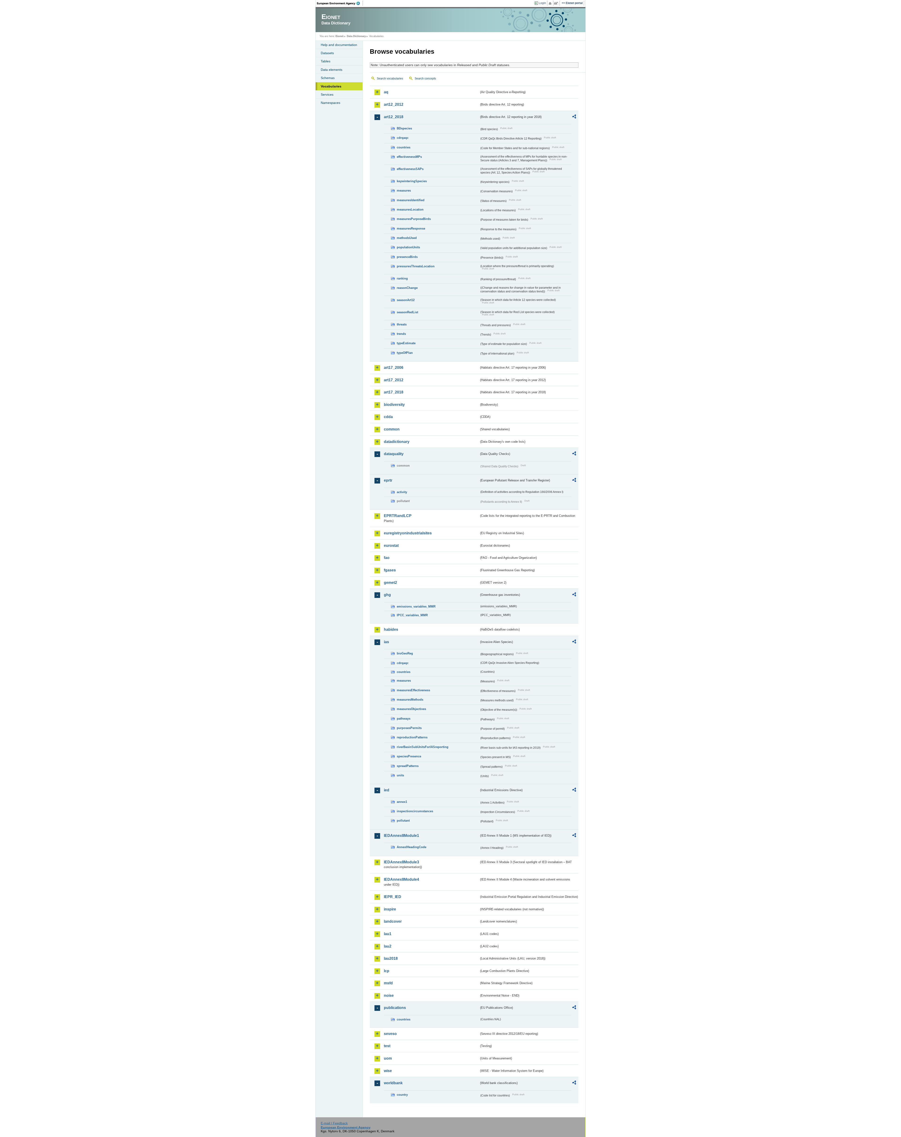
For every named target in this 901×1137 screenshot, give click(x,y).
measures (404, 190)
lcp (386, 971)
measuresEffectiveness (413, 690)
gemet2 (390, 583)
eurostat (391, 546)
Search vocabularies (390, 78)
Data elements (331, 70)
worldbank (393, 1083)
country (402, 1094)
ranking (402, 278)
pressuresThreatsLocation (416, 266)
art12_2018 (393, 117)
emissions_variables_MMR (416, 606)
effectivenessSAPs (410, 169)
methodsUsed (407, 238)
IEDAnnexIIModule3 (401, 862)
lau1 (387, 934)
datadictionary (396, 442)
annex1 (402, 802)
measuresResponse (411, 228)
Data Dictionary (356, 36)
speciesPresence (409, 756)
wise (388, 1071)
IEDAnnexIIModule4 (401, 879)
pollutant (403, 820)
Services (327, 94)
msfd (388, 983)
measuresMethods (410, 699)
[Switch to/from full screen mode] (557, 3)
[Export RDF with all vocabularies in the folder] (574, 117)
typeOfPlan (405, 353)
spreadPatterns (408, 766)
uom (388, 1058)
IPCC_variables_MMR (412, 615)
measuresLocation (410, 209)
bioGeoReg (405, 653)
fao (386, 558)
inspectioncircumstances (415, 811)
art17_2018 (393, 392)
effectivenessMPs (409, 157)
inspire (390, 909)
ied (386, 790)
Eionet (340, 36)
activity (402, 492)
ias (386, 642)
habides (391, 629)
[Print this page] (551, 3)
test (387, 1046)
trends (401, 334)
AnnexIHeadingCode (411, 847)
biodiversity (394, 405)
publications (395, 1008)
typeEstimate (406, 343)
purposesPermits (409, 728)
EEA (340, 3)
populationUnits (408, 247)
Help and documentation (339, 45)
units (400, 775)
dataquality (394, 454)
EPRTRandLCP (398, 516)
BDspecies (404, 128)
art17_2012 (393, 380)
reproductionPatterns (412, 737)
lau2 (387, 946)
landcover (393, 921)
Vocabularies (331, 86)
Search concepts (425, 78)
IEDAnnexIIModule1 (401, 836)
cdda (388, 417)
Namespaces (330, 103)
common (392, 429)
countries (403, 147)
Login (542, 3)
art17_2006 (393, 368)
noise (389, 995)
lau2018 (391, 958)
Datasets (327, 53)
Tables (325, 61)
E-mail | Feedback (334, 1123)
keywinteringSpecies (412, 181)
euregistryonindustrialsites (408, 533)
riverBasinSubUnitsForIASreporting (422, 747)
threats (402, 324)
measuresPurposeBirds (414, 219)
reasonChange (407, 288)
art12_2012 (393, 104)
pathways (403, 718)
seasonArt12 (406, 300)
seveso (390, 1034)
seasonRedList (407, 312)
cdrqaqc (403, 138)
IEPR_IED (392, 897)
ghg (387, 595)
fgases (390, 570)
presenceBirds (407, 257)
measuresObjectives (411, 709)
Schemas (328, 78)
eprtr (388, 480)
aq (386, 92)
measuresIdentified (410, 200)
